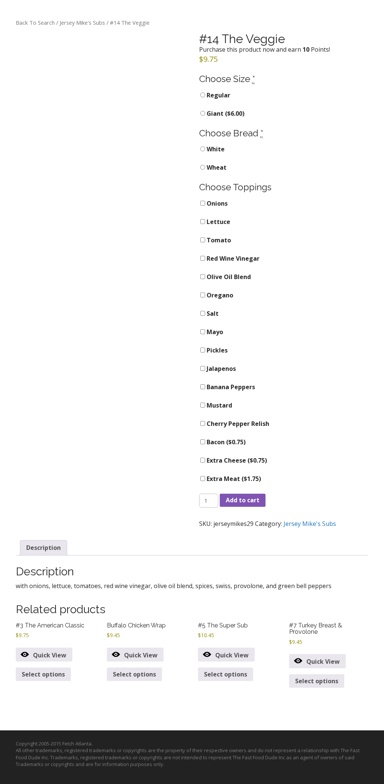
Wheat (215, 167)
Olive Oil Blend (228, 277)
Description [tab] (43, 548)
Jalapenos (220, 368)
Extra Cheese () (236, 460)
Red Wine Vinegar (232, 258)
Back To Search (35, 22)
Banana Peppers (230, 387)
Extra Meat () (233, 479)
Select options (43, 674)
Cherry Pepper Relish (237, 424)
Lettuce (217, 222)
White (215, 149)
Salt (212, 313)
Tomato (218, 240)
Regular (217, 95)
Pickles (216, 350)
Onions (216, 203)
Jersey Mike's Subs (82, 22)
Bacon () (225, 442)
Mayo (214, 332)
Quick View (49, 655)
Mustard (218, 405)
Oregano (219, 295)
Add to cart (243, 500)
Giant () (224, 113)
